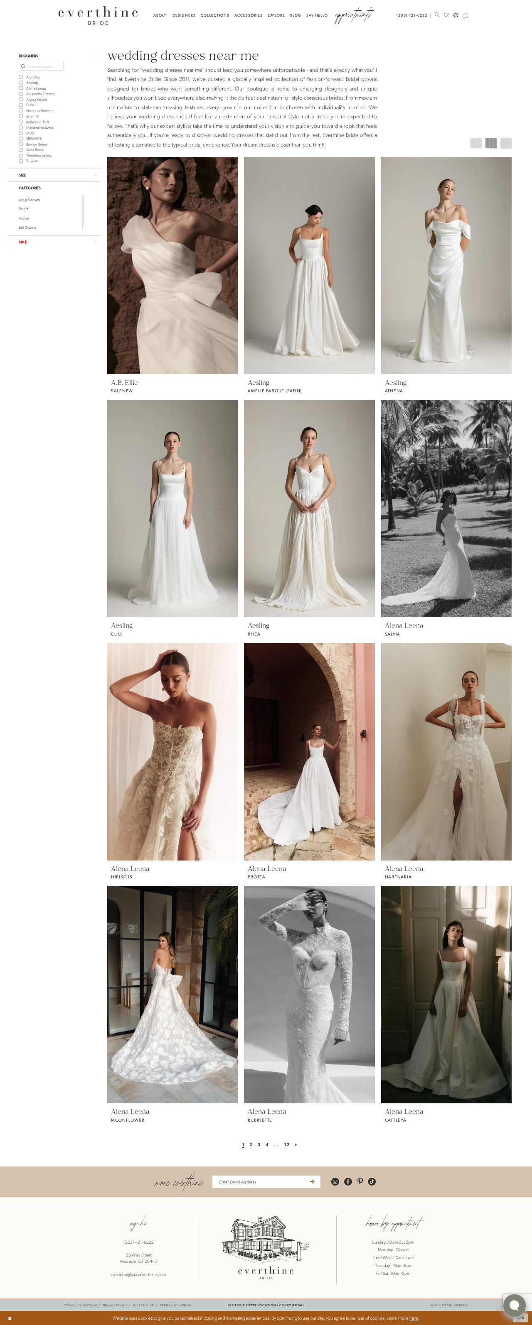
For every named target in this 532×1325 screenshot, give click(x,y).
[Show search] (436, 15)
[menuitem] (413, 15)
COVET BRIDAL (291, 1305)
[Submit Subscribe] (311, 1182)
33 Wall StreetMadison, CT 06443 (139, 1258)
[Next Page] (296, 1145)
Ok (521, 1318)
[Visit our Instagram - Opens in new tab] (335, 1181)
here (414, 1318)
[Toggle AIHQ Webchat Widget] (514, 1305)
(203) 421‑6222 (138, 1242)
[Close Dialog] (10, 1318)
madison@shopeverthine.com (138, 1274)
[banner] (98, 15)
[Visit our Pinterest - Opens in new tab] (360, 1181)
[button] (455, 15)
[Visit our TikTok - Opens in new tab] (371, 1181)
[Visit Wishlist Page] (446, 15)
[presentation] (172, 265)
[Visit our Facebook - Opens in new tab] (348, 1181)
